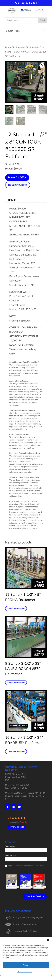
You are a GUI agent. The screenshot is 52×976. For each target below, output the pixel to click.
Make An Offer (17, 177)
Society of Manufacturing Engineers (28, 917)
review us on (15, 826)
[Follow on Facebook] (7, 806)
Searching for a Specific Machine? (24, 362)
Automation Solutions (18, 381)
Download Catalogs (35, 896)
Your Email (10, 856)
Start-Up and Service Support (22, 410)
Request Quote (17, 185)
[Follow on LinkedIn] (13, 806)
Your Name (10, 846)
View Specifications (16, 608)
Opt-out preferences (24, 972)
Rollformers (19, 47)
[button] (48, 940)
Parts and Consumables (19, 434)
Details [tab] (12, 200)
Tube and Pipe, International (25, 924)
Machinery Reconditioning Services (24, 453)
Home (8, 47)
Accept (26, 965)
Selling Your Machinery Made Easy (24, 477)
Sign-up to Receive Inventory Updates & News (26, 866)
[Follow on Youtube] (19, 806)
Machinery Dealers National (25, 931)
